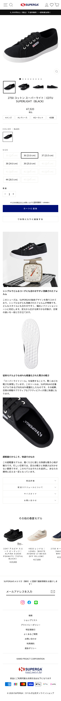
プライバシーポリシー (30, 624)
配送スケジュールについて (30, 487)
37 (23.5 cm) (47, 155)
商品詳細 (30, 480)
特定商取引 (30, 629)
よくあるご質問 (30, 634)
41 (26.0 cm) (12, 171)
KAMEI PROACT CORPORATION (31, 658)
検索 (31, 615)
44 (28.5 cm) (12, 179)
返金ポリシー (30, 648)
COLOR (11, 129)
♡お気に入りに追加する (30, 219)
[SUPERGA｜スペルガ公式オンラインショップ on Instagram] (23, 603)
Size (5, 150)
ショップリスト (30, 620)
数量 (5, 188)
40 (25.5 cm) (47, 163)
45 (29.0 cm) (29, 179)
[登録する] (53, 592)
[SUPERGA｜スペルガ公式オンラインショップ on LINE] (36, 602)
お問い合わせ (30, 500)
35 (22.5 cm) (12, 155)
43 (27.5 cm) (47, 171)
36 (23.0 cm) (29, 155)
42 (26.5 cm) (29, 171)
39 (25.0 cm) (29, 163)
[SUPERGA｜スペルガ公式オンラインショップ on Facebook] (29, 602)
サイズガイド (30, 493)
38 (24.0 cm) (12, 163)
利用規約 (30, 643)
